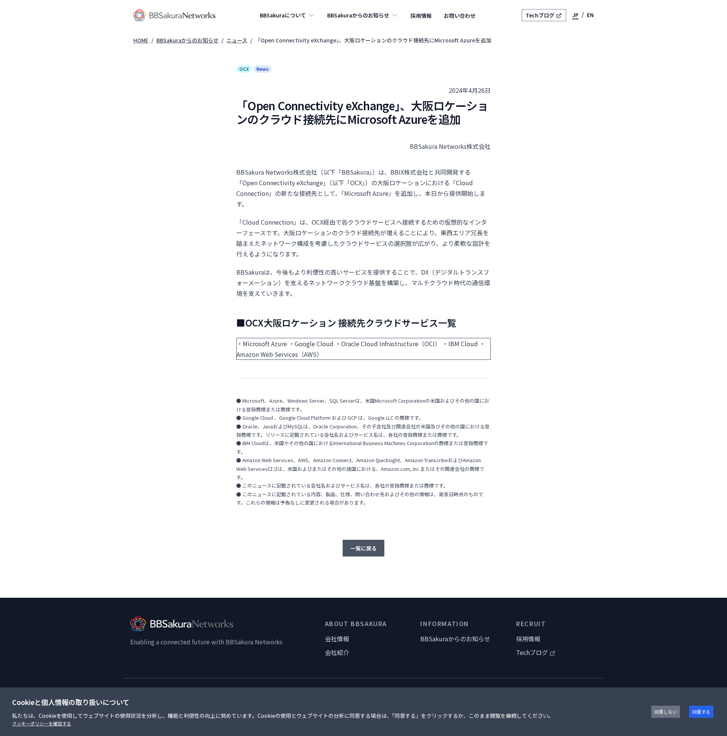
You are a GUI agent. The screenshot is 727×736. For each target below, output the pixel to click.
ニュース (236, 40)
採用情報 (421, 15)
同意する (701, 711)
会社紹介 (337, 652)
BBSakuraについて (283, 15)
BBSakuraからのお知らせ (358, 15)
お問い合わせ (460, 15)
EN (590, 15)
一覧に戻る (363, 548)
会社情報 (337, 638)
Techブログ (540, 15)
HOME (140, 40)
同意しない (665, 711)
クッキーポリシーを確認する (41, 723)
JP (575, 15)
